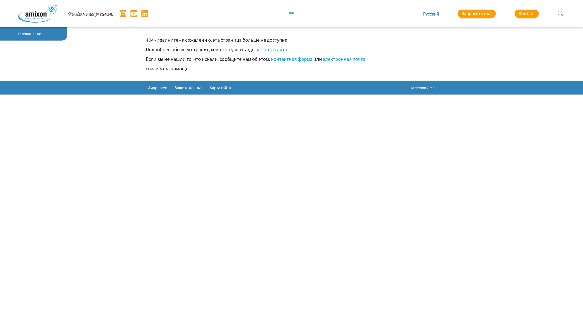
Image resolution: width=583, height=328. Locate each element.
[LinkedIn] (141, 13)
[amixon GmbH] (37, 13)
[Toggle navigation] (291, 14)
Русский (431, 13)
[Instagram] (119, 13)
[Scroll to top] (571, 316)
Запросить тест (477, 13)
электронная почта (344, 59)
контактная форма (291, 59)
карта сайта (274, 49)
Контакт (527, 13)
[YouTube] (130, 13)
